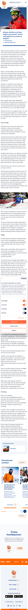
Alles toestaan (14, 321)
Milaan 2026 (20, 6)
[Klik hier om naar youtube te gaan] (20, 606)
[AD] (22, 561)
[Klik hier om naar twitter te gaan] (17, 606)
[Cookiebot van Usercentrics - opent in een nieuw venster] (21, 278)
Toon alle (21, 462)
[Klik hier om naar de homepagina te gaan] (4, 4)
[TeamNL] (9, 548)
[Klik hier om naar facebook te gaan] (8, 606)
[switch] (25, 305)
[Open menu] (25, 2)
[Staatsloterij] (2, 562)
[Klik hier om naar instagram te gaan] (11, 606)
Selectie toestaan (14, 326)
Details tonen (21, 317)
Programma (11, 6)
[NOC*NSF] (26, 562)
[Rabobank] (16, 562)
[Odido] (8, 562)
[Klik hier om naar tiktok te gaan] (14, 606)
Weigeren (14, 330)
